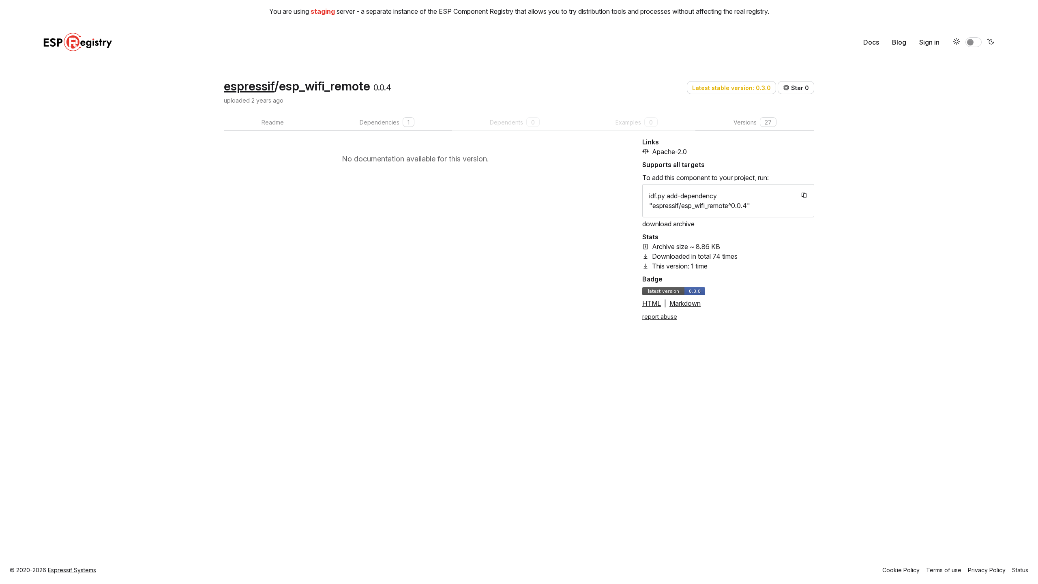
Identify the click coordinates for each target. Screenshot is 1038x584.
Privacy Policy (987, 570)
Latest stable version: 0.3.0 (731, 87)
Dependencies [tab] (385, 122)
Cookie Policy (901, 570)
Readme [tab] (273, 122)
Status (1020, 570)
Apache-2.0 (669, 152)
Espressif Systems (72, 570)
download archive (668, 224)
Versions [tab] (752, 122)
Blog (899, 42)
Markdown (685, 303)
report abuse (659, 316)
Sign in (929, 42)
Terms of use (943, 570)
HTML (651, 303)
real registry (751, 11)
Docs (871, 42)
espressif (249, 86)
